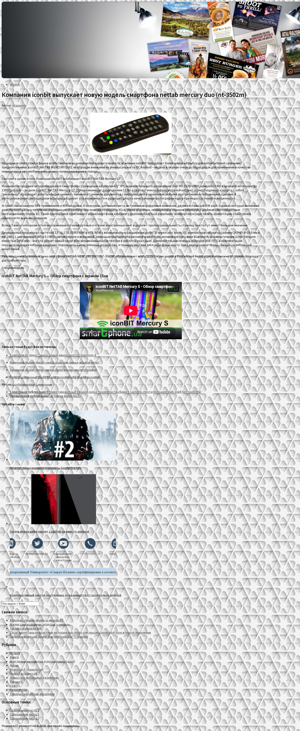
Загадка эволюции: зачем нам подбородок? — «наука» (49, 636)
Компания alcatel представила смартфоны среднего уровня (53, 370)
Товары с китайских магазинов (32, 694)
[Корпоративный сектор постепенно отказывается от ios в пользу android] (63, 586)
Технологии (18, 690)
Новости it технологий (26, 669)
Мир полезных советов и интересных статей (42, 661)
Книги (14, 657)
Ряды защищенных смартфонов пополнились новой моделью (55, 377)
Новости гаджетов (23, 673)
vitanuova (19, 105)
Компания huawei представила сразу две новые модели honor (54, 362)
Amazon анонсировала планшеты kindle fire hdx (45, 468)
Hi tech (15, 84)
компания (45, 384)
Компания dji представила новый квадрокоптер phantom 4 (53, 355)
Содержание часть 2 (24, 714)
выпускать (30, 384)
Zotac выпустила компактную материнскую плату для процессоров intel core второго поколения (80, 632)
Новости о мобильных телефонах (34, 677)
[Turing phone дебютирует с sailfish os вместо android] (63, 523)
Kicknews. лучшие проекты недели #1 (36, 620)
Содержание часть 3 (24, 718)
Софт (14, 686)
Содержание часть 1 (24, 710)
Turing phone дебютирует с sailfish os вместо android (49, 531)
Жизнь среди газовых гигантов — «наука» (40, 624)
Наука (14, 665)
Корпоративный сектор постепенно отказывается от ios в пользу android (65, 595)
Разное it (16, 682)
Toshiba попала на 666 (26, 628)
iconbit (17, 384)
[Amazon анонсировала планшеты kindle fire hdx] (63, 459)
